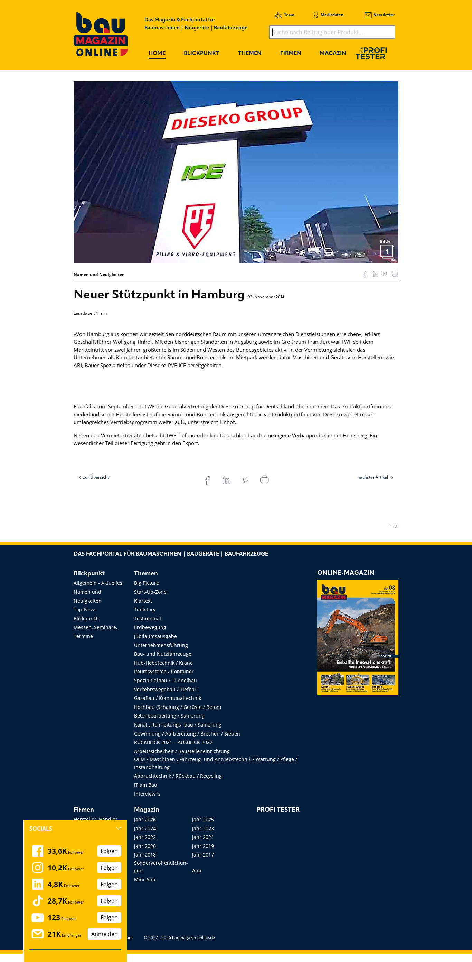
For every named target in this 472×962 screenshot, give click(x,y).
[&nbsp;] (236, 171)
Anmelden (104, 934)
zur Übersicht (96, 477)
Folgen (109, 851)
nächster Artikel (373, 477)
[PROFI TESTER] (371, 53)
